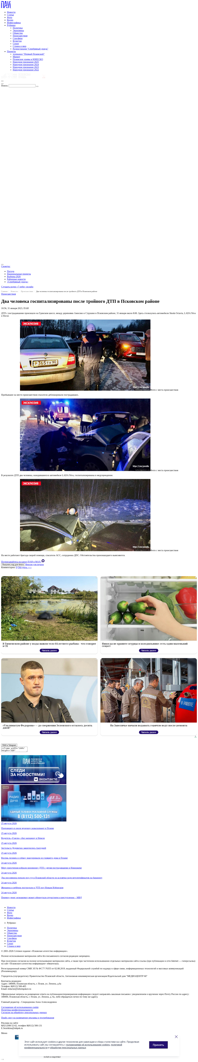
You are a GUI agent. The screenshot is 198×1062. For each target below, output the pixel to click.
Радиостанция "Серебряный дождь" (30, 49)
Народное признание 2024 (26, 64)
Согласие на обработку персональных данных (24, 1012)
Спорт (16, 43)
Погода (10, 271)
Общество (18, 33)
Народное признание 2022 (26, 70)
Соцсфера (17, 38)
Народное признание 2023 (26, 67)
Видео (10, 20)
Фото (9, 17)
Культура (17, 41)
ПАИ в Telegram (9, 745)
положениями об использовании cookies (88, 1045)
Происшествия (20, 35)
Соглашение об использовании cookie (20, 1007)
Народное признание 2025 (26, 62)
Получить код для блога (13, 565)
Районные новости (16, 279)
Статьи (10, 15)
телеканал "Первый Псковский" (29, 54)
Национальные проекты (19, 274)
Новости (11, 12)
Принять (158, 1045)
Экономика (18, 30)
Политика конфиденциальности (17, 1010)
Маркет (16, 56)
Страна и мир (19, 46)
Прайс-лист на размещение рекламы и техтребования (27, 1017)
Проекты (11, 51)
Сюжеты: (5, 266)
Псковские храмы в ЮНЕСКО (28, 59)
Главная (4, 291)
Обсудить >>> (25, 567)
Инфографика (14, 22)
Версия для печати (34, 564)
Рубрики (11, 25)
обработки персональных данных (68, 1047)
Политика (18, 28)
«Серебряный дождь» (17, 282)
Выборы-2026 (14, 276)
